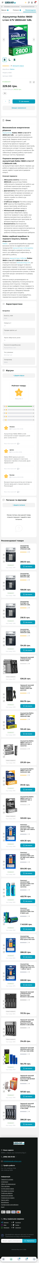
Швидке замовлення (19, 107)
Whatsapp (6, 1227)
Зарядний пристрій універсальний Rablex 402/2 (27, 658)
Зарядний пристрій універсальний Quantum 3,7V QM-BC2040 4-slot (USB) (27, 1022)
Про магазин (5, 1186)
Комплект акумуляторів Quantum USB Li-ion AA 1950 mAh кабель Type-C (27, 856)
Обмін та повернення (8, 1184)
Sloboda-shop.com (23, 262)
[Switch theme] (25, 2)
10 (5, 93)
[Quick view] (4, 554)
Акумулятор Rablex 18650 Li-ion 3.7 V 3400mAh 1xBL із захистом (27, 799)
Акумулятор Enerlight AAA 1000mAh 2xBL (25, 630)
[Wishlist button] (30, 82)
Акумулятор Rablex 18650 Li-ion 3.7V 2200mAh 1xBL (27, 714)
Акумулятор (7, 132)
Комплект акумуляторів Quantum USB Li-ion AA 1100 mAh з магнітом (27, 883)
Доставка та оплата (7, 1191)
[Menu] (2, 2)
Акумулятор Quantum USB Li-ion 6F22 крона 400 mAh (27, 937)
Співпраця (4, 1182)
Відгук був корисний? (12, 443)
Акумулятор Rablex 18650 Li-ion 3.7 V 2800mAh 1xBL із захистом (27, 743)
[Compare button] (33, 82)
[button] (34, 39)
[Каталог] (3, 1259)
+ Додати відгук (18, 375)
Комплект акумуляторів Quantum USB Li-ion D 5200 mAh (27, 910)
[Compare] (4, 561)
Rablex (12, 69)
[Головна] (11, 1259)
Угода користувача (7, 1188)
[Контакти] (34, 1259)
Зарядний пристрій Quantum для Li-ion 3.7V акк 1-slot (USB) (27, 1049)
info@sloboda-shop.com (12, 1161)
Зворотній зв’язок (7, 1195)
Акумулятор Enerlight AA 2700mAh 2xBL (25, 547)
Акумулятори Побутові (27, 6)
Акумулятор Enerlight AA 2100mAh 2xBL (25, 603)
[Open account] (32, 2)
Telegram (6, 1222)
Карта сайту (5, 1200)
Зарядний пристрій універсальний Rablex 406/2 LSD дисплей (27, 687)
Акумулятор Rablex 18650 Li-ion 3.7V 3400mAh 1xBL (27, 770)
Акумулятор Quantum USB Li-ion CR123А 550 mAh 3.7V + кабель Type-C (27, 966)
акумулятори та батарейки (23, 248)
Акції (2, 1207)
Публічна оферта (6, 1193)
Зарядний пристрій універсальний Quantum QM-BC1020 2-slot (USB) (27, 1078)
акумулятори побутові (18, 258)
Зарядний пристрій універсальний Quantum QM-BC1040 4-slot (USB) (27, 1106)
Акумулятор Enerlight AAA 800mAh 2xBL (25, 575)
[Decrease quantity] (9, 102)
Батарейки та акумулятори (11, 6)
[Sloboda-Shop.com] (10, 2)
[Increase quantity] (9, 100)
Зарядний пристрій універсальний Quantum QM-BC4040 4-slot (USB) (27, 994)
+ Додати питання (19, 505)
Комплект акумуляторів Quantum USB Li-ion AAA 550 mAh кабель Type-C (27, 828)
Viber (5, 1225)
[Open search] (29, 2)
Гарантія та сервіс (7, 1179)
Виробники (5, 1202)
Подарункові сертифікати (9, 1204)
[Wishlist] (4, 558)
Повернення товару (8, 1198)
